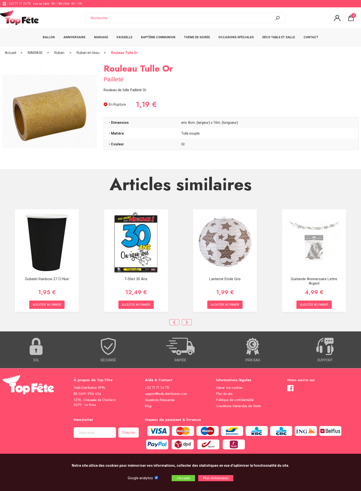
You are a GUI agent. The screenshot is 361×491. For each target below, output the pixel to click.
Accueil (10, 53)
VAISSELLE (124, 37)
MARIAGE (101, 37)
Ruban (59, 53)
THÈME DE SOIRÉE (197, 37)
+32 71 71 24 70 (20, 3)
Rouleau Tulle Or (124, 53)
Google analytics (140, 478)
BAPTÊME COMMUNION (158, 37)
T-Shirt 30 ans (136, 279)
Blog (148, 405)
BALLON (49, 37)
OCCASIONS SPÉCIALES (236, 37)
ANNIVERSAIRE (74, 37)
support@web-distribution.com (166, 393)
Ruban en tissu (88, 53)
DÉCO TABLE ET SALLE (278, 37)
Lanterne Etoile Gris (225, 279)
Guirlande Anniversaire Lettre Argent (314, 281)
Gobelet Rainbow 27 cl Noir (47, 279)
